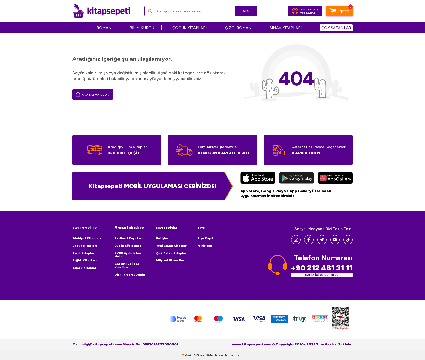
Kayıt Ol (310, 12)
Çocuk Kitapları (84, 245)
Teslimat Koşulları (128, 238)
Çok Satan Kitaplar (171, 253)
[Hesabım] (295, 11)
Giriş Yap (205, 245)
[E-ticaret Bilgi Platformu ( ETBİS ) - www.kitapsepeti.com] (340, 319)
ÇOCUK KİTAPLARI (189, 27)
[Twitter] (322, 243)
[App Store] (257, 178)
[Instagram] (296, 243)
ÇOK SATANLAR (336, 27)
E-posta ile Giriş (309, 9)
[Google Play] (296, 178)
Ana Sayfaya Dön (95, 94)
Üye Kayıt (205, 238)
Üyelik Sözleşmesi (128, 245)
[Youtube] (335, 243)
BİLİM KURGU (142, 27)
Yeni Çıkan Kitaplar (171, 245)
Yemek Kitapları (84, 268)
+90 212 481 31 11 (322, 267)
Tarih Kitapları (83, 253)
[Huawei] (335, 178)
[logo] (101, 11)
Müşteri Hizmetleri (170, 260)
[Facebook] (309, 243)
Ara (246, 11)
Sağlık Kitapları (84, 260)
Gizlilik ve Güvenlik (129, 274)
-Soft (188, 355)
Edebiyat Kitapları (86, 238)
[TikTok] (348, 243)
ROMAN (104, 27)
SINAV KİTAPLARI (286, 27)
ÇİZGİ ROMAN (238, 27)
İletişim (162, 238)
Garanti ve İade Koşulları (126, 265)
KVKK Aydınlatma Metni (128, 254)
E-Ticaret (199, 355)
